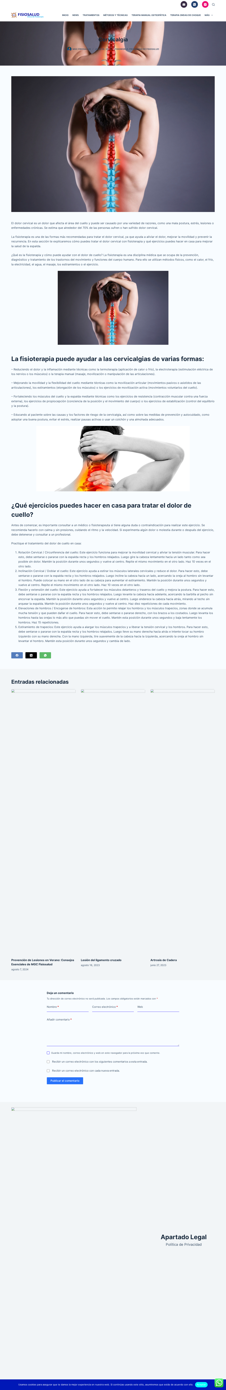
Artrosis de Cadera (163, 960)
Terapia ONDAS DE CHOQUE (185, 15)
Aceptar (201, 1384)
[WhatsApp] (45, 655)
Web (140, 1006)
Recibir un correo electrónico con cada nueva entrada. (86, 1070)
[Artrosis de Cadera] (182, 821)
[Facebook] (17, 655)
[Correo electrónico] (184, 4)
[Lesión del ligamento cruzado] (113, 821)
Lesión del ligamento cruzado (101, 960)
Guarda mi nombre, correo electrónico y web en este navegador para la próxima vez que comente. (105, 1052)
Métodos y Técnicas (115, 15)
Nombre (53, 1006)
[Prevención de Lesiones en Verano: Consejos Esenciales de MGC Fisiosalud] (43, 821)
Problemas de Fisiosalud (144, 49)
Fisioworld (121, 49)
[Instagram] (205, 4)
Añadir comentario (59, 1019)
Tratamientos (91, 15)
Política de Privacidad (184, 1244)
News (75, 15)
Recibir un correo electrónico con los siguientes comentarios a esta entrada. (99, 1061)
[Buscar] (213, 4)
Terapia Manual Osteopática (149, 15)
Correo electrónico (105, 1006)
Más (207, 15)
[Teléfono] (194, 4)
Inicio (65, 15)
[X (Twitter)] (31, 655)
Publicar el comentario (64, 1080)
